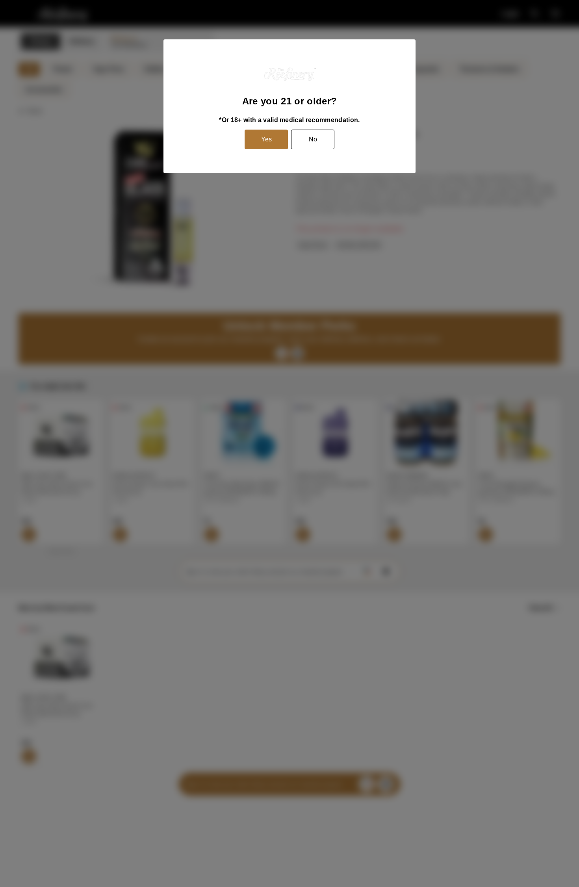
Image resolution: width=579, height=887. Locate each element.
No (313, 139)
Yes (266, 139)
